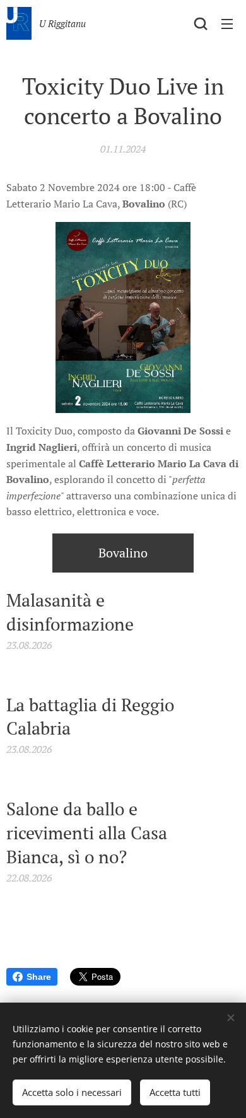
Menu (227, 23)
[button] (200, 23)
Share (38, 977)
